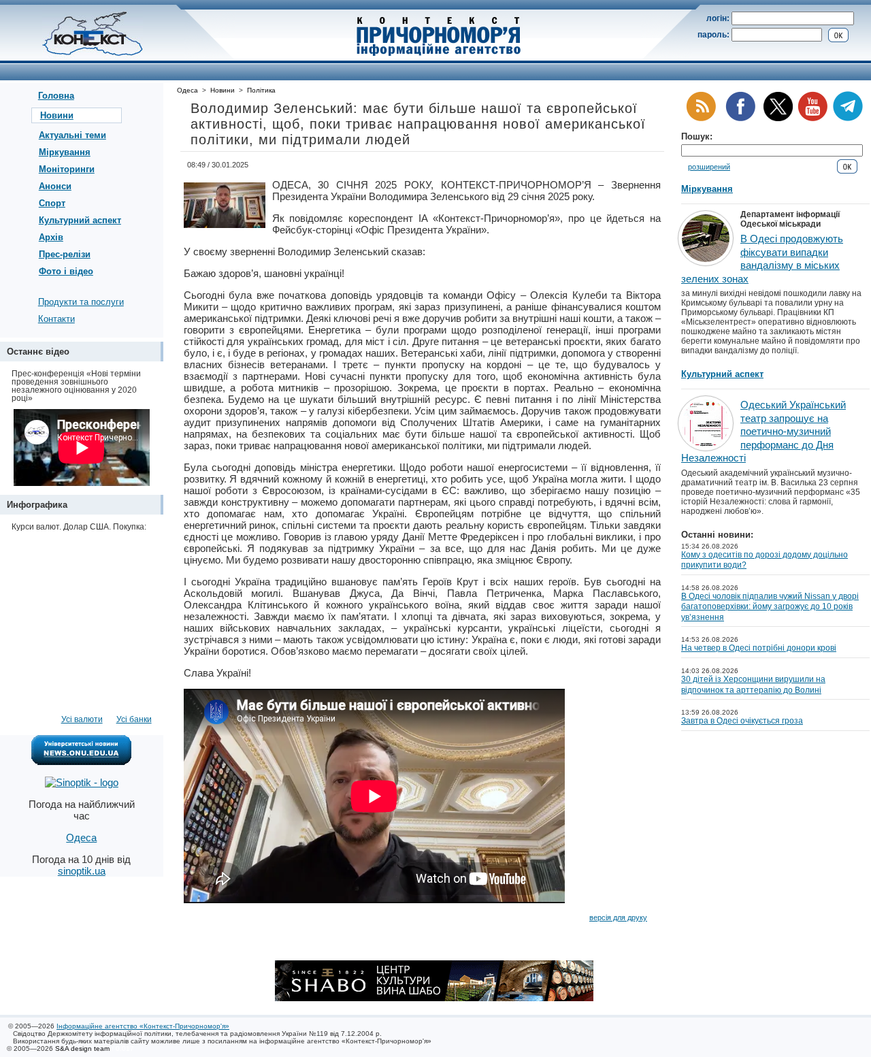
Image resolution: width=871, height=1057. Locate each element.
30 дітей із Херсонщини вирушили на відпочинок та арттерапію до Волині (753, 684)
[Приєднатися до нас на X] (778, 119)
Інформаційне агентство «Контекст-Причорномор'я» (142, 1026)
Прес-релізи (65, 254)
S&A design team (82, 1048)
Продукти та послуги (81, 302)
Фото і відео (66, 271)
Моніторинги (67, 169)
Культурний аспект (80, 220)
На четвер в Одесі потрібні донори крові (758, 648)
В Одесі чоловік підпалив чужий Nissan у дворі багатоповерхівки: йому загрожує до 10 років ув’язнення (770, 606)
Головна (56, 96)
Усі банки (134, 719)
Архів (51, 237)
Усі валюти (82, 719)
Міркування (65, 152)
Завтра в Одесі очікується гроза (742, 721)
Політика (261, 90)
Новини (56, 115)
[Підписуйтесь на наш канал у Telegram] (848, 119)
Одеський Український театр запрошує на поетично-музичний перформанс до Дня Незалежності (763, 431)
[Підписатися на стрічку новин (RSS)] (701, 119)
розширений (709, 167)
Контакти (56, 319)
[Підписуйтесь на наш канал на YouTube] (812, 119)
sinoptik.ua (81, 871)
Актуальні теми (72, 135)
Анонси (55, 186)
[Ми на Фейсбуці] (740, 119)
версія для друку (618, 917)
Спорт (52, 203)
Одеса (187, 90)
